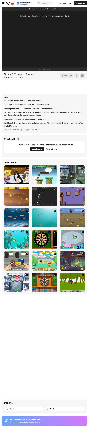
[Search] (39, 3)
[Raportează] (76, 75)
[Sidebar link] (3, 3)
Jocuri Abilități (17, 130)
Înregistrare (80, 3)
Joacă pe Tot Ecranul (44, 56)
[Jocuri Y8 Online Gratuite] (10, 3)
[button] (10, 126)
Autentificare (65, 3)
